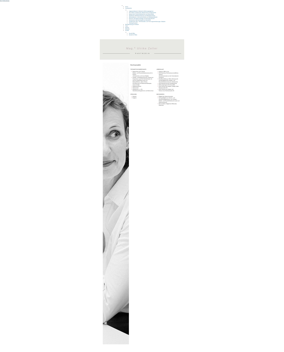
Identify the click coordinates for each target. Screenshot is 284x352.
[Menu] (122, 5)
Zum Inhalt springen (4, 0)
